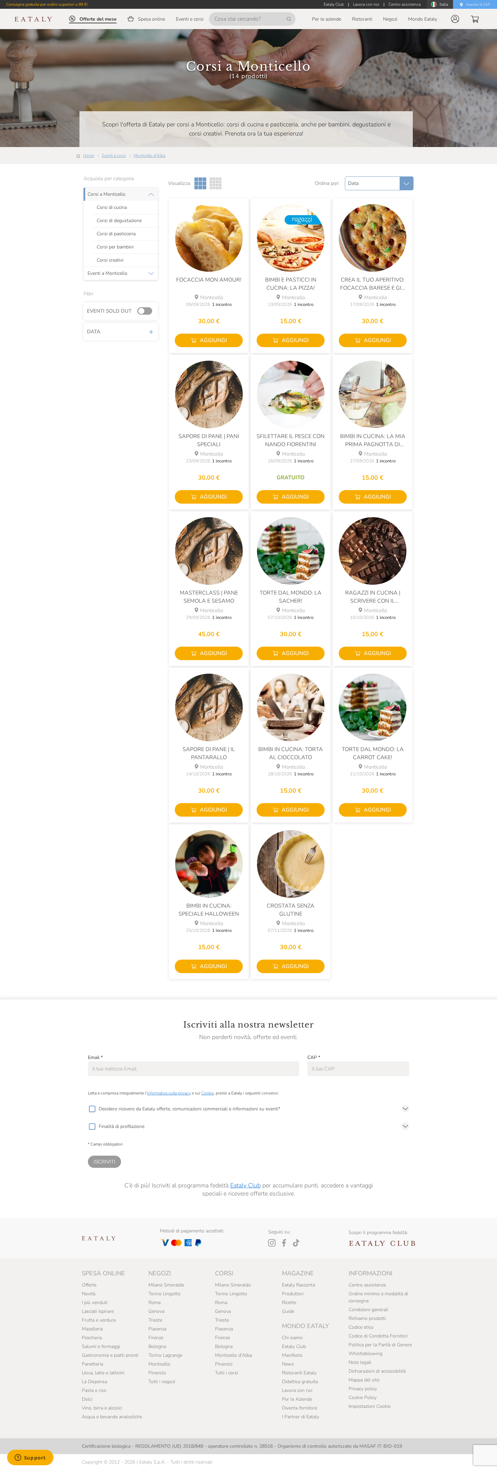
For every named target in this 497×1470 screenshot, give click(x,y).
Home (88, 155)
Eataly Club (245, 1185)
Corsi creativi (110, 260)
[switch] (146, 311)
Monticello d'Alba (149, 155)
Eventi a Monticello (107, 273)
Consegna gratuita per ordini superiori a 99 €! (47, 4)
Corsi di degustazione (119, 220)
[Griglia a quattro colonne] (215, 183)
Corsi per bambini (115, 247)
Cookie (207, 1093)
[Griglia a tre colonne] (200, 183)
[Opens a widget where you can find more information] (30, 1458)
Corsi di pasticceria (116, 234)
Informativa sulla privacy (169, 1093)
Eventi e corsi (114, 155)
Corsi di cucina (112, 207)
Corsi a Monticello (106, 194)
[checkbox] (92, 1109)
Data (93, 331)
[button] (455, 19)
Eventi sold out (109, 311)
